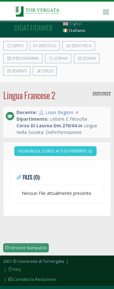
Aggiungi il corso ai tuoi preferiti (53, 151)
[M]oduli (47, 45)
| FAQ (12, 269)
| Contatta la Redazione (29, 279)
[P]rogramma (25, 58)
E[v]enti (19, 71)
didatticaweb (33, 27)
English (75, 24)
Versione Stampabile (28, 247)
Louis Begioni (59, 112)
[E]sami (89, 58)
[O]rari (60, 58)
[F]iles (47, 71)
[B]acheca (81, 45)
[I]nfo (17, 45)
